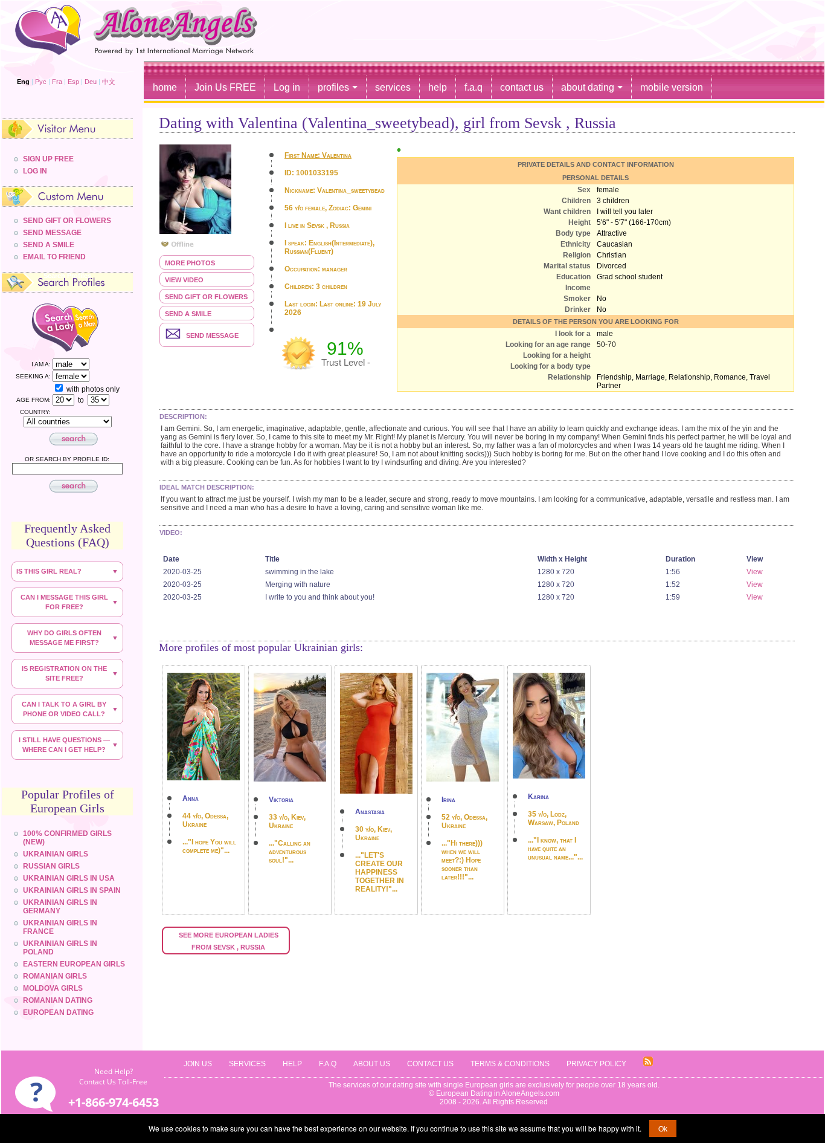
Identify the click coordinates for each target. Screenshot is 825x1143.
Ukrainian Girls (55, 854)
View (754, 572)
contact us (522, 87)
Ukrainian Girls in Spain (72, 890)
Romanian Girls (55, 976)
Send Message (52, 232)
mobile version (671, 87)
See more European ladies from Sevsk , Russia (229, 941)
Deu (91, 81)
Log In (35, 171)
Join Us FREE (225, 87)
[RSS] (648, 1064)
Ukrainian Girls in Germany (60, 906)
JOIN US (198, 1064)
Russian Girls (51, 866)
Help (292, 1064)
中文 (108, 81)
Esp (73, 81)
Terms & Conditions (510, 1064)
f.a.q (473, 87)
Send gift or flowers (206, 296)
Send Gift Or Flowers (67, 220)
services (393, 87)
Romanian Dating (57, 1000)
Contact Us (430, 1064)
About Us (371, 1064)
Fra (57, 81)
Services (247, 1064)
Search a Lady (42, 327)
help (437, 87)
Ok (662, 1128)
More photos (190, 263)
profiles (333, 87)
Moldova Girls (53, 988)
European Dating (58, 1012)
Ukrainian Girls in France (60, 927)
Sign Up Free (48, 159)
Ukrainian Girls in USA (69, 878)
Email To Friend (54, 257)
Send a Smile (188, 313)
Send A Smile (48, 245)
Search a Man (96, 327)
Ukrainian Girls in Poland (60, 947)
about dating (587, 87)
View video (184, 279)
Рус (41, 81)
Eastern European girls (74, 964)
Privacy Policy (596, 1064)
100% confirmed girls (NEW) (67, 837)
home (165, 87)
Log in (287, 87)
